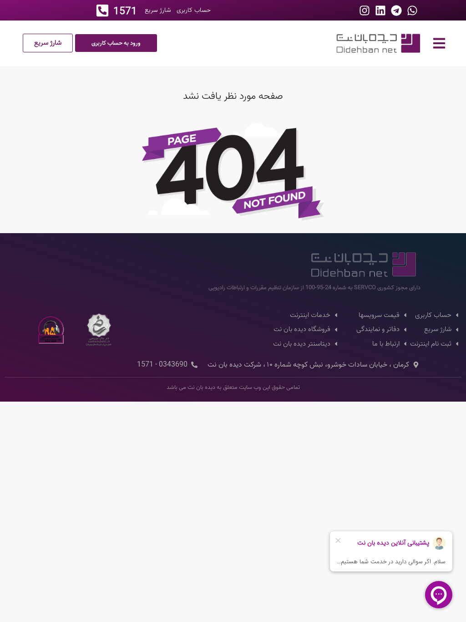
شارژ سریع (47, 42)
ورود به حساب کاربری (116, 43)
